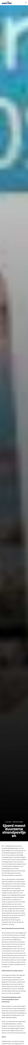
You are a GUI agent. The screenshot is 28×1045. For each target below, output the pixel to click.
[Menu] (25, 2)
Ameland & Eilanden (18, 822)
